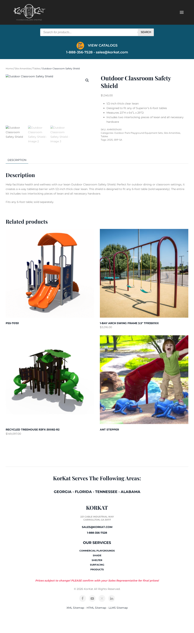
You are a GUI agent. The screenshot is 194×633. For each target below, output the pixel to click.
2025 (110, 139)
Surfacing (97, 564)
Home (9, 68)
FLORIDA (83, 492)
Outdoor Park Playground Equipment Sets (138, 132)
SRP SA (118, 139)
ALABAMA (130, 492)
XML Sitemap (75, 607)
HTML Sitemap (96, 607)
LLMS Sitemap (118, 607)
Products (97, 569)
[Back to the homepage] (29, 12)
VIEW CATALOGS (102, 45)
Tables (36, 68)
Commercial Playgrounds (97, 550)
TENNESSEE (106, 492)
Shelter (97, 560)
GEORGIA (63, 492)
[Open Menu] (181, 12)
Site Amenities (23, 68)
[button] (87, 80)
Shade (97, 555)
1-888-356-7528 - (81, 52)
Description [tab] (17, 160)
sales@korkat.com (112, 52)
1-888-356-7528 (97, 532)
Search (146, 32)
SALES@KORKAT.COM (97, 527)
